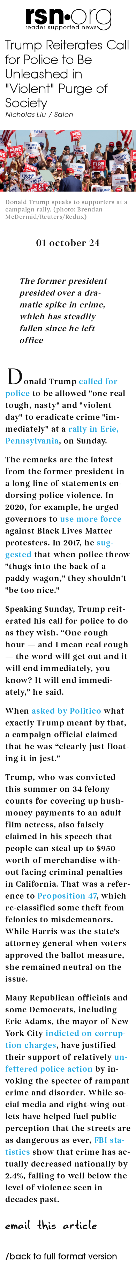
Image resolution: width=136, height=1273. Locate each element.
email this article (51, 1225)
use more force (90, 519)
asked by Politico (66, 711)
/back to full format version (61, 1257)
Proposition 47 (66, 896)
